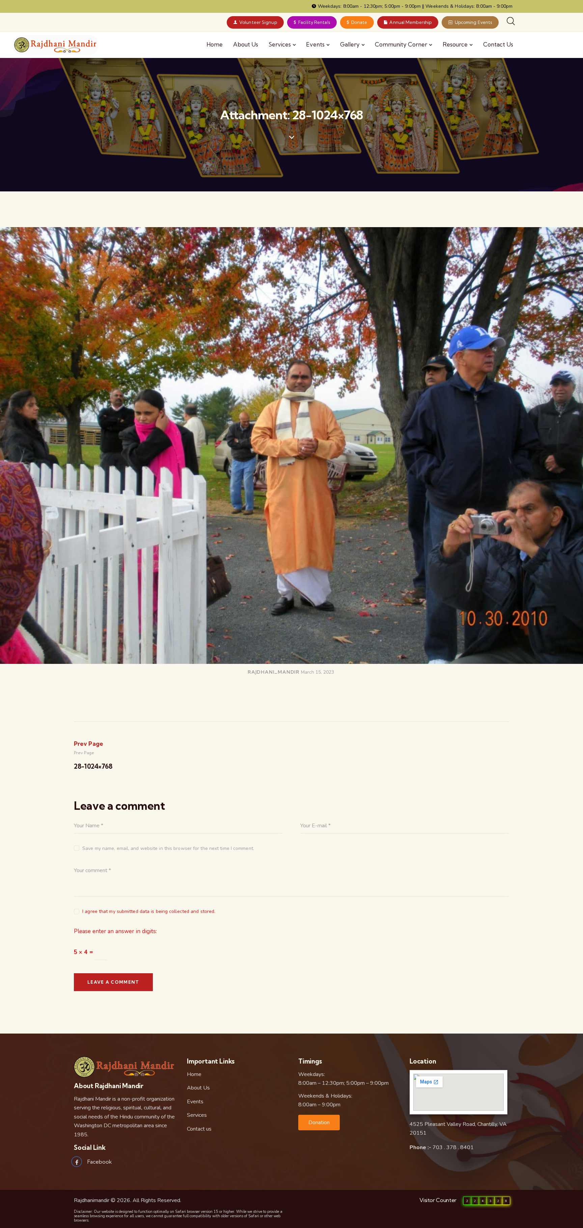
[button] (319, 1122)
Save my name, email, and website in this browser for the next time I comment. (168, 848)
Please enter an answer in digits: (115, 931)
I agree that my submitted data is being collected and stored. (148, 911)
